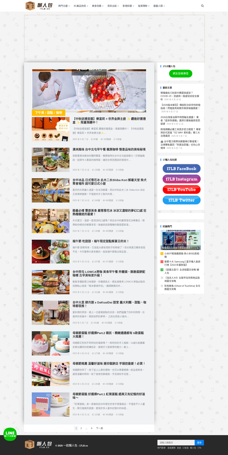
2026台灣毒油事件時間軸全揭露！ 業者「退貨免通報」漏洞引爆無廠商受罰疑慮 (180, 120)
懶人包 (193, 448)
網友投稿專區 (181, 73)
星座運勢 (172, 448)
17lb (199, 448)
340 (109, 353)
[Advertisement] (114, 38)
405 (109, 231)
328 (107, 139)
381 (109, 414)
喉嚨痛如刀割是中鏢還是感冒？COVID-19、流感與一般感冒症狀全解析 (180, 96)
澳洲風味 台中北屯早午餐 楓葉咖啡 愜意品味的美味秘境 (109, 149)
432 (108, 323)
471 (109, 261)
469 (109, 200)
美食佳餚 (96, 6)
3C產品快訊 (80, 6)
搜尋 (199, 442)
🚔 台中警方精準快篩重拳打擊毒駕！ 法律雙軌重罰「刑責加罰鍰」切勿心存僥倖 (180, 144)
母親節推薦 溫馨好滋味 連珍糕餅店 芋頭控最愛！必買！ (109, 363)
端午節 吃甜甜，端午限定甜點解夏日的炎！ (101, 241)
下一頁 (99, 428)
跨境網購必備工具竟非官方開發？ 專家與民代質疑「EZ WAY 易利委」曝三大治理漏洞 (181, 132)
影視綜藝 (127, 6)
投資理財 (142, 6)
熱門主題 (63, 6)
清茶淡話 (112, 6)
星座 (179, 448)
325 (109, 170)
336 (109, 384)
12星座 (185, 448)
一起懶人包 (70, 445)
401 (109, 292)
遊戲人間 (158, 6)
